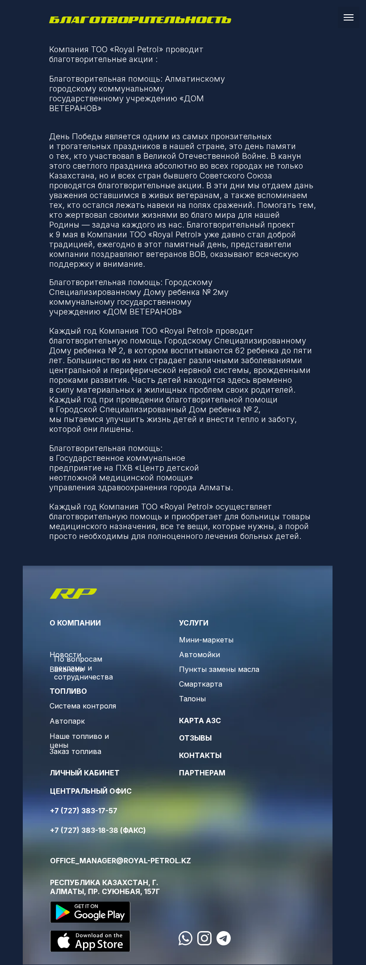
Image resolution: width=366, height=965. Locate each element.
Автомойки (199, 654)
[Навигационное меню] (349, 17)
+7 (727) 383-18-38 (84, 830)
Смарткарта (200, 683)
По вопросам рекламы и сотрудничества (83, 667)
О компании (75, 622)
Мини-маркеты (206, 639)
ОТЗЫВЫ (195, 737)
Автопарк (67, 721)
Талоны (192, 698)
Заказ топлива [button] (75, 751)
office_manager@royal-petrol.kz (120, 860)
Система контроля (83, 705)
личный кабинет (85, 772)
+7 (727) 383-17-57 (83, 810)
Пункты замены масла (219, 669)
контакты (200, 755)
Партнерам (202, 772)
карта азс (200, 720)
